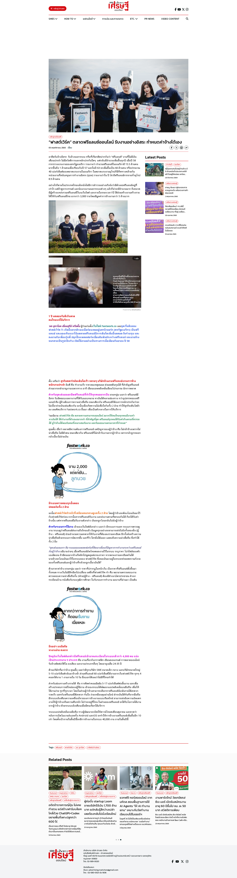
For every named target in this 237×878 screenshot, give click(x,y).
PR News (149, 19)
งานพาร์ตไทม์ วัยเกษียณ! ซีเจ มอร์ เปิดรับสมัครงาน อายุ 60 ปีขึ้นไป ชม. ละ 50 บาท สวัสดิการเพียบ (170, 803)
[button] (116, 839)
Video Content (170, 19)
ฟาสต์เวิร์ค (68, 747)
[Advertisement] (118, 39)
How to (68, 19)
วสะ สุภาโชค (80, 747)
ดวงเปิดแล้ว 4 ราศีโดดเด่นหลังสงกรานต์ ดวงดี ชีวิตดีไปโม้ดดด (176, 228)
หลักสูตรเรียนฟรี (55, 137)
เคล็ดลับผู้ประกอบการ (71, 800)
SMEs (52, 19)
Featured (53, 793)
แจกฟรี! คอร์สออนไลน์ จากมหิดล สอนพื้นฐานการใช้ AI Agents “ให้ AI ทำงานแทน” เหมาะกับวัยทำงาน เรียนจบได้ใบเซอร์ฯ (136, 805)
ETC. (132, 19)
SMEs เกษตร (54, 796)
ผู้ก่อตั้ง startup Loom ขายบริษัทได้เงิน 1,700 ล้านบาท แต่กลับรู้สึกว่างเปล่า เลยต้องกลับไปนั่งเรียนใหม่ (100, 807)
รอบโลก (177, 164)
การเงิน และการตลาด (112, 19)
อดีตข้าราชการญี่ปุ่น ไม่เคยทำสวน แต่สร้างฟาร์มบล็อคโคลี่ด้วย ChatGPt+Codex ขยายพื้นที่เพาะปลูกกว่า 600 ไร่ (65, 813)
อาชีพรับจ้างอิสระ (93, 747)
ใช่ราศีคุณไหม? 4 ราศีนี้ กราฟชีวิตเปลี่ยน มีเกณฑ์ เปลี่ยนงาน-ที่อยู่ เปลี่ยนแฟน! (175, 210)
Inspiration (63, 793)
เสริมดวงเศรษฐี (171, 183)
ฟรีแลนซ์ (59, 747)
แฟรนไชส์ (88, 19)
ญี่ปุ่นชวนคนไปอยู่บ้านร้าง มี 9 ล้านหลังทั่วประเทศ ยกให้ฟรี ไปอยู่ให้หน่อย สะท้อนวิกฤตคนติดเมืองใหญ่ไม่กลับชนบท (176, 174)
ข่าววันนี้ (169, 164)
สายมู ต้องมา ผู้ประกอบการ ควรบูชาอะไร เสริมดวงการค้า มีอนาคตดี (176, 190)
